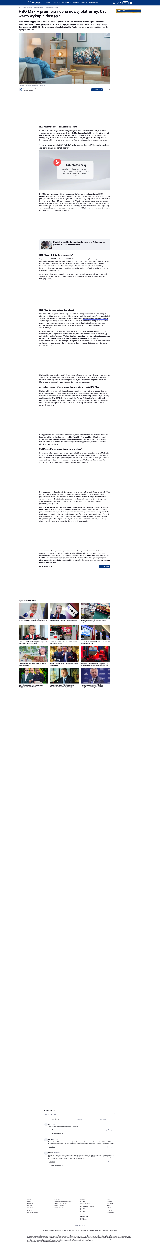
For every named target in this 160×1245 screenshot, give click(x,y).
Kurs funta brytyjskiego (32, 1212)
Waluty (56, 2)
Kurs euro (29, 1205)
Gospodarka (93, 2)
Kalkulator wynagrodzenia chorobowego (63, 1201)
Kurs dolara (30, 1209)
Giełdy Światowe (110, 1212)
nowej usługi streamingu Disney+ (95, 318)
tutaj (59, 1241)
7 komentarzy (98, 89)
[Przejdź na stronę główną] (29, 4)
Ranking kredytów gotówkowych (87, 1206)
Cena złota (109, 1201)
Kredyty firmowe (84, 1216)
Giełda (48, 2)
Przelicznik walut (31, 1210)
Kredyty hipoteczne (84, 1209)
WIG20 (108, 1205)
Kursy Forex (109, 1209)
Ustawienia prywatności (109, 1230)
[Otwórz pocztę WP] (114, 2)
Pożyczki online (83, 1213)
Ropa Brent (109, 1210)
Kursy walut (30, 1203)
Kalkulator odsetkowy (59, 1207)
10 (109, 1161)
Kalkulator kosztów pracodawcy (61, 1203)
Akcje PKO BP (110, 1203)
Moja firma (65, 2)
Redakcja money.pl (28, 89)
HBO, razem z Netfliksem (77, 135)
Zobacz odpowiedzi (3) (57, 1165)
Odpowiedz (52, 1130)
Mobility (76, 2)
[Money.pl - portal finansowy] (39, 2)
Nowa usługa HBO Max (54, 201)
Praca (83, 2)
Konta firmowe (83, 1219)
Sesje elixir (109, 1207)
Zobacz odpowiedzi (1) (57, 1133)
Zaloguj (125, 2)
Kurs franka (30, 1207)
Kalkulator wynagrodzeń (59, 1205)
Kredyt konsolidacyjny (85, 1203)
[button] (119, 3)
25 (109, 1130)
